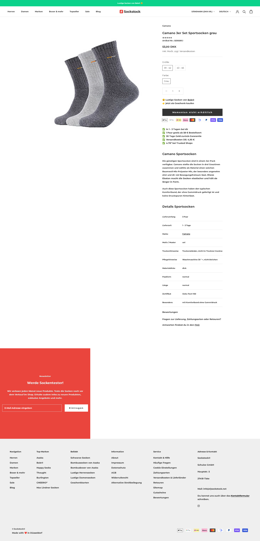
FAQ (197, 324)
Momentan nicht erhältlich (192, 112)
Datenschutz (118, 467)
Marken (39, 11)
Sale (87, 11)
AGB (113, 472)
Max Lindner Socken (48, 487)
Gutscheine (159, 492)
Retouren (158, 482)
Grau (166, 81)
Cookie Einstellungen (165, 467)
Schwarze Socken (80, 457)
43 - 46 (180, 67)
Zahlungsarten (161, 472)
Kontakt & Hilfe (161, 457)
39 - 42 (167, 67)
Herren (11, 11)
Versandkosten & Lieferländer (169, 477)
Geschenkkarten (80, 482)
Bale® (191, 99)
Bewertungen (161, 497)
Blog (98, 11)
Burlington (43, 477)
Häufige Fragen (162, 462)
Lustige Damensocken (83, 477)
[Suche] (244, 11)
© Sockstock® (18, 529)
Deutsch (223, 11)
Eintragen (76, 408)
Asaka (40, 457)
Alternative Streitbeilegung (126, 482)
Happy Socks (44, 467)
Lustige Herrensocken (83, 472)
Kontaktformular (240, 495)
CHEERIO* (42, 482)
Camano (166, 26)
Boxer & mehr (56, 11)
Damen (25, 11)
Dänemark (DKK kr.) (202, 11)
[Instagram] (199, 506)
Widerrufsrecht (119, 477)
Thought (41, 472)
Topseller (74, 11)
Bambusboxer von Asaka (84, 467)
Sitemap (158, 487)
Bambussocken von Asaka (85, 462)
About (114, 457)
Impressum (117, 462)
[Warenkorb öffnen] (251, 11)
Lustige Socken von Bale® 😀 (130, 3)
